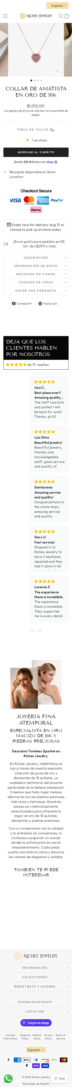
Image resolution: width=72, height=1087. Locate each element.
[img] (16, 364)
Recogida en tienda (36, 274)
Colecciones (35, 977)
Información (35, 968)
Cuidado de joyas (36, 282)
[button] (32, 631)
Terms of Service (61, 1037)
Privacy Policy (48, 1037)
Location (35, 1011)
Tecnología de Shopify (36, 1083)
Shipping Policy (25, 1037)
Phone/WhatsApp (35, 1002)
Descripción (36, 257)
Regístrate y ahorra (35, 986)
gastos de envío (19, 110)
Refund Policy (37, 1037)
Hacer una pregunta (35, 290)
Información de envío (36, 266)
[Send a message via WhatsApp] (8, 1078)
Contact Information (11, 1037)
